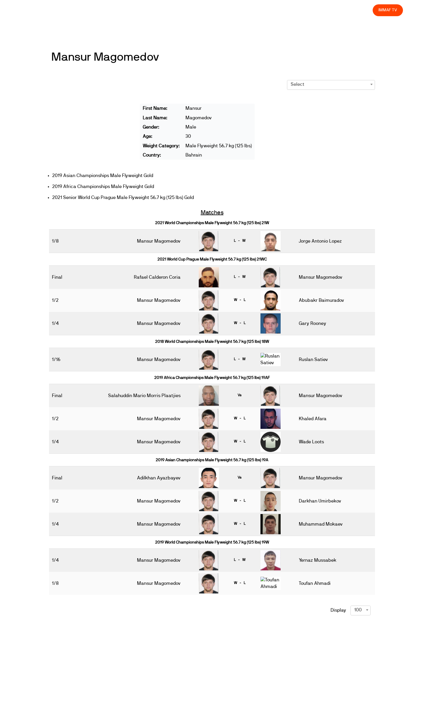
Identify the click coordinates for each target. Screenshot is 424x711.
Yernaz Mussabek (317, 560)
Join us (293, 10)
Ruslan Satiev (313, 359)
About (240, 10)
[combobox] (331, 84)
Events (219, 10)
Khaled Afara (313, 418)
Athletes (317, 10)
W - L (239, 299)
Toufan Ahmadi (315, 583)
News (199, 10)
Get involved (266, 10)
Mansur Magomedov (105, 57)
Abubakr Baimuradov (321, 300)
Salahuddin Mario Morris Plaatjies (144, 395)
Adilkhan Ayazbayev (159, 478)
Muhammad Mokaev (321, 524)
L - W (239, 240)
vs (239, 395)
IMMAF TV (387, 10)
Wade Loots (311, 442)
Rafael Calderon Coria (157, 277)
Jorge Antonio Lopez (320, 241)
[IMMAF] (43, 10)
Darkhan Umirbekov (320, 501)
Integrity (341, 10)
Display (338, 610)
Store (363, 10)
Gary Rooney (312, 323)
